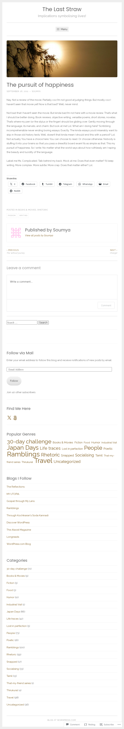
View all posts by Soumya (39, 235)
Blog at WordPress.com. (62, 720)
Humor (95, 442)
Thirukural (27, 462)
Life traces (50, 448)
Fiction (78, 442)
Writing (23, 215)
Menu (63, 29)
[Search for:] (22, 322)
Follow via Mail (20, 353)
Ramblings (23, 454)
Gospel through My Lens (21, 501)
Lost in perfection (72, 448)
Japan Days (23, 447)
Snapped (67, 455)
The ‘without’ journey (16, 251)
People (93, 448)
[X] (9, 418)
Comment (106, 305)
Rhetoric (42, 210)
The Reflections (16, 486)
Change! (113, 251)
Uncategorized (67, 461)
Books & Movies (27, 210)
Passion (12, 215)
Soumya (36, 91)
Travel (43, 461)
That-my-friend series (19, 683)
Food (87, 442)
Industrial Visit (109, 442)
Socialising (84, 455)
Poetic (108, 448)
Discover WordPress (18, 522)
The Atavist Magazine (19, 529)
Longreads (13, 536)
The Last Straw (62, 9)
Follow (14, 380)
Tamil (99, 455)
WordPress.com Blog (19, 544)
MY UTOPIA (13, 494)
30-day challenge (29, 441)
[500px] (15, 418)
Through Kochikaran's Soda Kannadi (27, 515)
